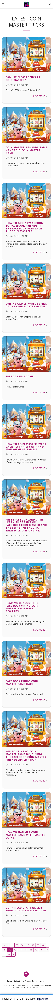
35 (17, 945)
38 (33, 945)
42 (10, 949)
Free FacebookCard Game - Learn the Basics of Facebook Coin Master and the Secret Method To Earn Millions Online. (26, 525)
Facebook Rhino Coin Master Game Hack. (22, 682)
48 (41, 949)
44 (20, 949)
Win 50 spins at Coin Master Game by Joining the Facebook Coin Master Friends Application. (26, 755)
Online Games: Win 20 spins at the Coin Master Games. (26, 305)
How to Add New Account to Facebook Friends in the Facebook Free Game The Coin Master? (25, 227)
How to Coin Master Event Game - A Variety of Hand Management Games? (26, 446)
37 (27, 945)
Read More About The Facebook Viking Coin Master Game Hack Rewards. (22, 607)
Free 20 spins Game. (20, 376)
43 (15, 949)
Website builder (35, 988)
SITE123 (25, 988)
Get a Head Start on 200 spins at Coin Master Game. (26, 909)
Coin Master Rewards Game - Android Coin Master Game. (26, 150)
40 (43, 945)
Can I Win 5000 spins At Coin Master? (23, 78)
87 (9, 954)
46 (31, 949)
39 (38, 945)
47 (36, 949)
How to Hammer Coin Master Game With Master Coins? (25, 834)
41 (5, 949)
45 (25, 949)
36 (22, 945)
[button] (3, 4)
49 (46, 949)
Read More (39, 96)
